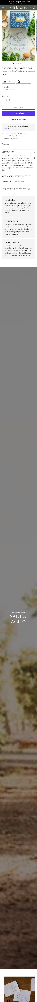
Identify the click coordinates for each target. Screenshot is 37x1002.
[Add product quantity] (3, 100)
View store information (11, 138)
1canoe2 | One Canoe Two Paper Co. (14, 71)
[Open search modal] (30, 7)
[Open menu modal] (3, 7)
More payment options (18, 119)
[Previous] (3, 2)
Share (6, 144)
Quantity (5, 96)
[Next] (34, 2)
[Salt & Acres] (18, 7)
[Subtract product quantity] (9, 100)
